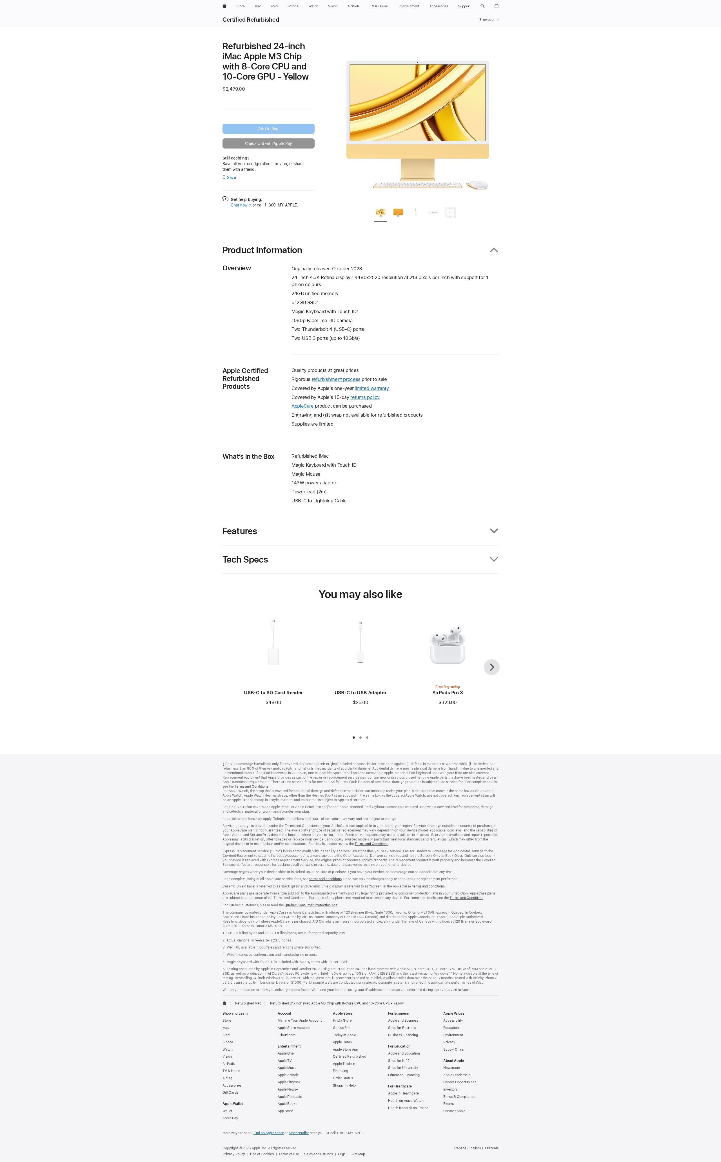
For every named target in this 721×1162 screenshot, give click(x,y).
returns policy (365, 397)
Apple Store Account (294, 1028)
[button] (482, 6)
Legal (342, 1154)
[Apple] (224, 1002)
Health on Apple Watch (405, 1101)
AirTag (227, 1078)
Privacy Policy (233, 1154)
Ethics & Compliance (459, 1097)
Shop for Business (402, 1028)
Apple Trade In (344, 1064)
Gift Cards (230, 1092)
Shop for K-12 (398, 1061)
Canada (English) (467, 1148)
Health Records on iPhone (408, 1108)
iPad (226, 1035)
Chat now (241, 205)
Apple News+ (288, 1089)
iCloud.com (286, 1035)
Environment (453, 1035)
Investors (450, 1089)
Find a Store (342, 1020)
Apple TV (285, 1061)
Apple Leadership (456, 1075)
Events (448, 1104)
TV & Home (231, 1071)
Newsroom (451, 1068)
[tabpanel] (418, 121)
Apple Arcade (288, 1075)
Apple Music (287, 1068)
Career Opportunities (459, 1082)
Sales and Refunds (318, 1154)
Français (492, 1148)
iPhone (227, 1042)
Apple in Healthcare (403, 1093)
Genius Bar (341, 1028)
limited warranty (372, 388)
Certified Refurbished (250, 19)
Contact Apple (454, 1111)
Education (451, 1028)
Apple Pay (230, 1118)
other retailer (299, 1133)
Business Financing (403, 1035)
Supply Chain (453, 1049)
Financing (340, 1071)
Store (226, 1020)
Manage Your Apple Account (300, 1020)
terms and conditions (325, 879)
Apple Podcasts (290, 1097)
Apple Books (287, 1104)
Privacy (449, 1042)
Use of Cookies (261, 1154)
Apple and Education (404, 1053)
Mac (225, 1028)
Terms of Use (289, 1154)
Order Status (343, 1078)
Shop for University (403, 1068)
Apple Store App (345, 1049)
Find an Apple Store (268, 1133)
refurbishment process (336, 379)
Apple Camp (342, 1042)
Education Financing (404, 1075)
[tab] (380, 213)
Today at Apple (344, 1035)
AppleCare (302, 406)
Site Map (358, 1154)
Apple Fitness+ (289, 1082)
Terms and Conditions (251, 786)
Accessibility (453, 1020)
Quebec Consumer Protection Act (310, 905)
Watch (227, 1049)
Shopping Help (344, 1085)
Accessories (232, 1085)
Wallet (227, 1111)
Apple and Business (403, 1020)
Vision (227, 1056)
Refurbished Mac (248, 1003)
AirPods (228, 1064)
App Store (285, 1111)
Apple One (286, 1053)
